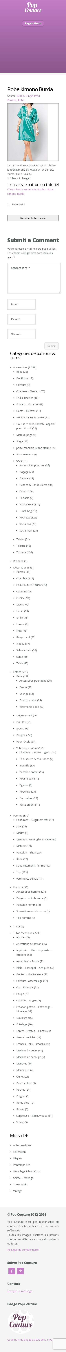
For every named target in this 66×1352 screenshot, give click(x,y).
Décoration (20, 567)
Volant (20, 1122)
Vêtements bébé (29, 706)
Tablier (20, 539)
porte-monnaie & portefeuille (33, 448)
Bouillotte (22, 378)
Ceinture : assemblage (29, 981)
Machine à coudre (27, 1050)
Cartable (24, 498)
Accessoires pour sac (32, 465)
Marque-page (24, 435)
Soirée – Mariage (23, 1178)
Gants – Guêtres (26, 411)
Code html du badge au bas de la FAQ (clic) (32, 1339)
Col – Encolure (24, 987)
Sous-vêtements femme (30, 865)
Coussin (21, 591)
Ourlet (20, 1076)
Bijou (19, 371)
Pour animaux (24, 454)
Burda (20, 96)
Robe (21, 100)
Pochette (24, 517)
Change (23, 693)
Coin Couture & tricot (29, 585)
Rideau (20, 643)
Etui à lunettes (24, 398)
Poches (20, 1089)
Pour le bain (26, 778)
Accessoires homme (28, 891)
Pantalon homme (26, 904)
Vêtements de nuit (27, 878)
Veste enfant (26, 804)
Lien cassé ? (18, 204)
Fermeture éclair (26, 1037)
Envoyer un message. (20, 1291)
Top (18, 872)
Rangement (23, 637)
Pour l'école (23, 741)
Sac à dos (25, 524)
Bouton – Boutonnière (29, 974)
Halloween (19, 1151)
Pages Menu (33, 23)
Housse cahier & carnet (30, 417)
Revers (20, 1109)
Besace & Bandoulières (33, 485)
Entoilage (21, 1024)
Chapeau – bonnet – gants (35, 752)
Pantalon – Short (26, 852)
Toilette (20, 545)
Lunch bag (25, 511)
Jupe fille (24, 765)
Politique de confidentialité (23, 1249)
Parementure (24, 1083)
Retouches (22, 1102)
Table (19, 663)
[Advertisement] (33, 55)
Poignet (20, 1096)
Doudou (21, 722)
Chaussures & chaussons (34, 759)
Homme (18, 887)
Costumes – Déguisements (32, 820)
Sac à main (25, 530)
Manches (21, 1063)
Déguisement (24, 715)
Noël (19, 630)
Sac (18, 461)
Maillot (20, 833)
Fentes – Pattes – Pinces (31, 1031)
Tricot (16, 926)
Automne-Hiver (22, 1145)
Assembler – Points (27, 961)
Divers (20, 604)
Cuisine (20, 598)
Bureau (20, 572)
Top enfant (26, 798)
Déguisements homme (30, 898)
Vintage (17, 1191)
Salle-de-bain (24, 650)
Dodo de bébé (27, 700)
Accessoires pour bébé (32, 680)
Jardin (19, 617)
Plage (19, 441)
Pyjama (23, 785)
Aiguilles (21, 937)
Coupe (20, 994)
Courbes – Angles (26, 1000)
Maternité (22, 846)
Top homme (23, 917)
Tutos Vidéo (20, 1184)
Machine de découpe (28, 1057)
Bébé (19, 676)
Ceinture (21, 384)
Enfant (17, 672)
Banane (24, 478)
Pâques (17, 1158)
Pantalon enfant (28, 772)
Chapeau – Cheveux (28, 391)
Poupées (21, 735)
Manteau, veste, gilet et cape (33, 839)
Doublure (21, 1018)
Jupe (18, 826)
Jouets (20, 728)
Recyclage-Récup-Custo (27, 1171)
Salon (19, 656)
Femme (11, 100)
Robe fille (24, 791)
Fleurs (19, 611)
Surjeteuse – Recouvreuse (31, 1115)
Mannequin (23, 1070)
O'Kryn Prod (32, 96)
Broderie (18, 561)
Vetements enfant (27, 748)
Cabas (23, 491)
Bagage (24, 472)
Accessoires (20, 367)
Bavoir (23, 687)
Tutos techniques (23, 933)
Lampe (20, 624)
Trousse (21, 552)
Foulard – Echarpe (27, 404)
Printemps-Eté (21, 1165)
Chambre (21, 578)
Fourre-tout (26, 504)
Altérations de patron (28, 944)
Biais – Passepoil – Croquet (32, 967)
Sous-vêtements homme (31, 911)
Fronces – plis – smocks (30, 1044)
